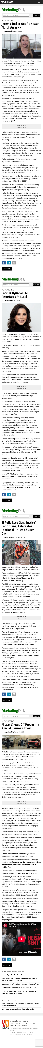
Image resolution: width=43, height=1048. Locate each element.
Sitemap (32, 1023)
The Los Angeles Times (11, 653)
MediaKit (25, 1021)
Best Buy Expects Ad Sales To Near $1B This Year (19, 988)
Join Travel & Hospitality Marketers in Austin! (18, 1009)
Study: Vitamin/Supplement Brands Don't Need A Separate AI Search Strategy (19, 992)
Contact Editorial (15, 1023)
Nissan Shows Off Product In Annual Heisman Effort (20, 984)
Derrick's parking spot (27, 873)
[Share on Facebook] (4, 262)
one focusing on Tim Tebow (19, 862)
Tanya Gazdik (8, 31)
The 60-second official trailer (14, 853)
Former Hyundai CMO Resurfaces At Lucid (16, 975)
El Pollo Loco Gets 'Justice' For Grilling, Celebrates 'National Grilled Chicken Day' (19, 979)
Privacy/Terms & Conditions (18, 1025)
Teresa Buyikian (9, 537)
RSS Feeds (25, 1023)
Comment (6, 269)
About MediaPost (15, 1021)
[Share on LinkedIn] (9, 262)
